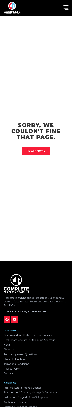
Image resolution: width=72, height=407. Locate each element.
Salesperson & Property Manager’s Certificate (30, 392)
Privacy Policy (12, 368)
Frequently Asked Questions (20, 354)
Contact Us (10, 373)
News (7, 344)
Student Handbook (15, 359)
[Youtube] (14, 319)
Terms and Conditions (16, 364)
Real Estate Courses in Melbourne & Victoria (29, 340)
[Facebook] (7, 319)
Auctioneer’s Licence (16, 402)
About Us (9, 349)
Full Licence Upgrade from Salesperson (26, 397)
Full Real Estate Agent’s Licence (23, 387)
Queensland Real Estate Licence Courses (28, 335)
